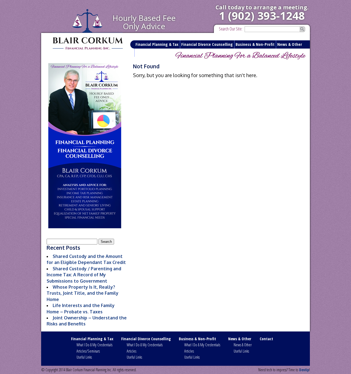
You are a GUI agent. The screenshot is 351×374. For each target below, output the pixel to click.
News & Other (289, 44)
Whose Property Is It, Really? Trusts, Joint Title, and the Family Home (82, 293)
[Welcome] (85, 145)
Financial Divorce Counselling (207, 44)
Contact (142, 52)
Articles (131, 351)
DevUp (304, 369)
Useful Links (84, 357)
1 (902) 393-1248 (262, 15)
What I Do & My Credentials (94, 344)
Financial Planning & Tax (157, 44)
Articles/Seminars (88, 351)
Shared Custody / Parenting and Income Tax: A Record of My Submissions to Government (84, 275)
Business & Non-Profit (255, 44)
